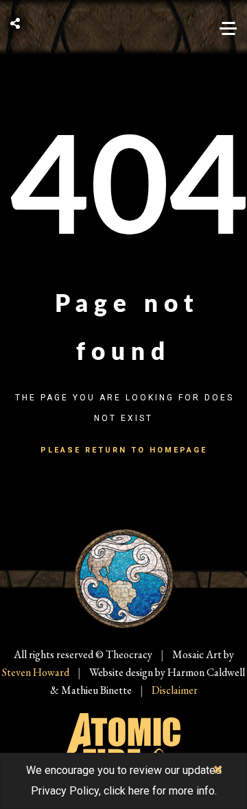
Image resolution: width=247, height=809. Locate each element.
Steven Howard (35, 672)
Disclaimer (175, 690)
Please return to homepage (123, 450)
